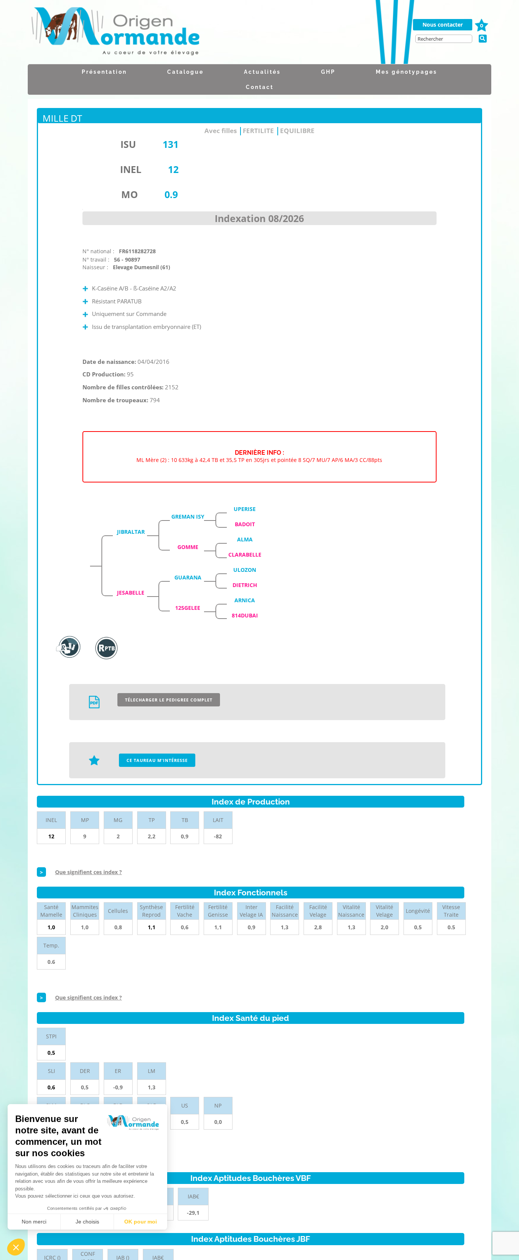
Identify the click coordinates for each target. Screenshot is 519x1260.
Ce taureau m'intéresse (157, 760)
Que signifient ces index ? (88, 872)
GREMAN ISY (187, 516)
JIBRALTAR (131, 531)
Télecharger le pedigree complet (168, 700)
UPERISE (245, 509)
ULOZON (244, 569)
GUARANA (187, 577)
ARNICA (244, 600)
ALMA (245, 539)
